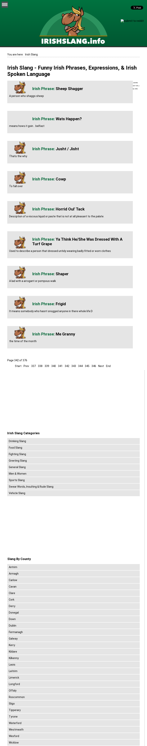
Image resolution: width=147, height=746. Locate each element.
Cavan (12, 586)
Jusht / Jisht (67, 149)
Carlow (13, 580)
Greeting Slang (18, 460)
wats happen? (69, 119)
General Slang (17, 467)
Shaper (62, 274)
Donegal (14, 612)
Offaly (12, 690)
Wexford (14, 736)
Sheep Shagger (69, 88)
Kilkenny (14, 658)
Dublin (12, 625)
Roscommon (17, 697)
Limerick (14, 677)
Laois (12, 664)
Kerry (12, 645)
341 (60, 366)
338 (40, 366)
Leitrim (13, 671)
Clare (12, 593)
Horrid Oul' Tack (70, 209)
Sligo (12, 703)
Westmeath (16, 729)
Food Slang (15, 447)
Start (18, 366)
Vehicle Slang (17, 493)
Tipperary (15, 710)
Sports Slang (17, 480)
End (108, 366)
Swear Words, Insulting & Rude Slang (31, 486)
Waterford (15, 723)
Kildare (13, 651)
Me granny (65, 334)
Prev (26, 366)
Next (101, 366)
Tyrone (13, 716)
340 (53, 366)
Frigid (61, 304)
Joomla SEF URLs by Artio (136, 86)
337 (33, 366)
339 (47, 366)
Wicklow (14, 742)
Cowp (61, 179)
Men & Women (17, 473)
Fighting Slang (17, 454)
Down (12, 619)
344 (80, 366)
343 (73, 366)
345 (87, 366)
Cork (11, 599)
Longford (14, 684)
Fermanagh (16, 632)
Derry (12, 606)
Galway (13, 638)
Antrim (13, 567)
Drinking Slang (17, 441)
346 (93, 366)
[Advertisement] (39, 401)
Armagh (14, 573)
